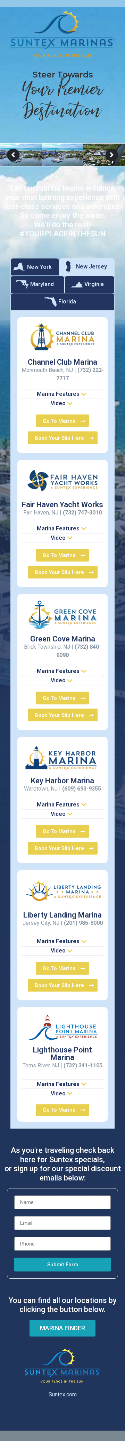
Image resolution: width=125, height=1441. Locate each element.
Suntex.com (63, 1394)
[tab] (34, 266)
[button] (62, 394)
